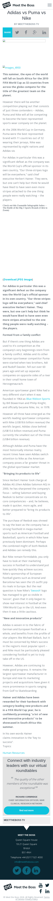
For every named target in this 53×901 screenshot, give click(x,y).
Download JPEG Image (18, 279)
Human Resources (14, 752)
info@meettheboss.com (27, 861)
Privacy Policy (31, 899)
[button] (50, 5)
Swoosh (35, 590)
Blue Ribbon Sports (38, 398)
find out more (26, 810)
